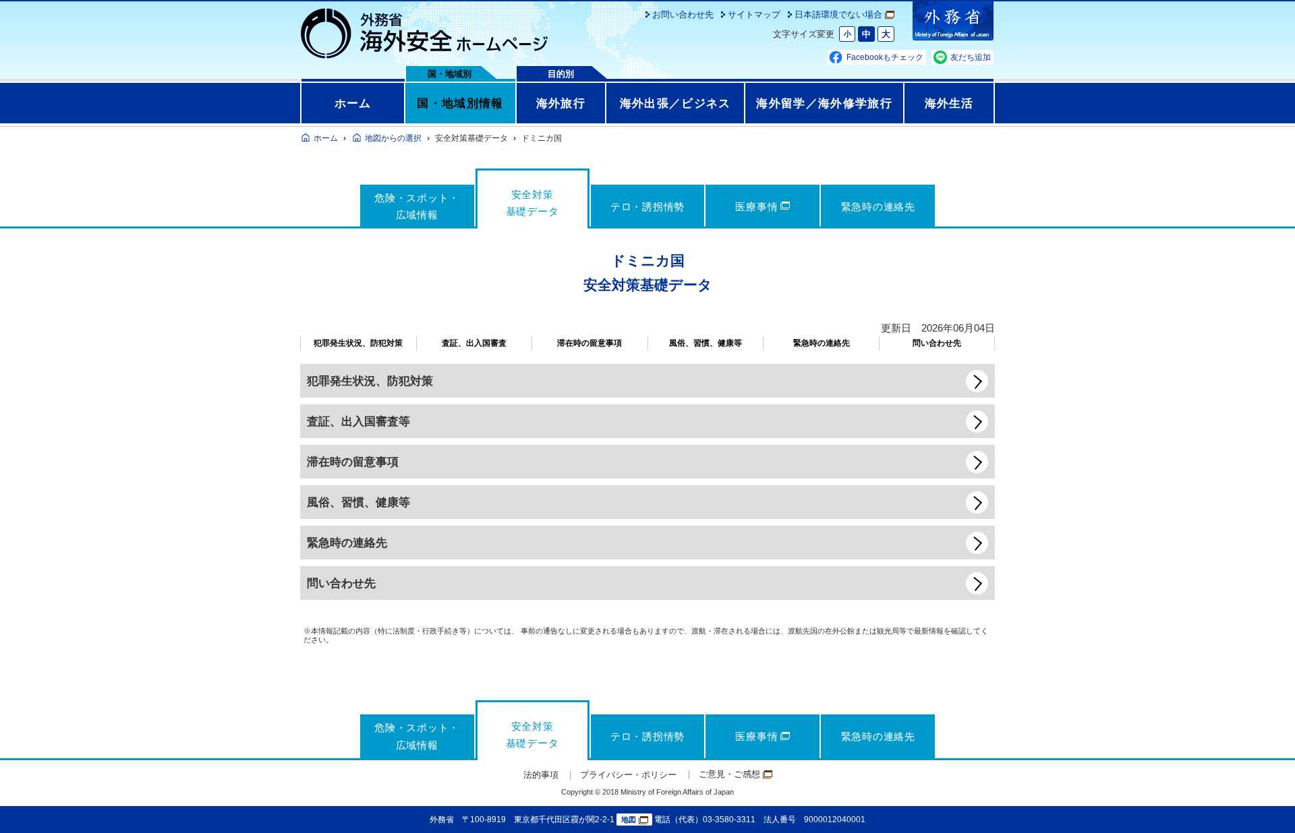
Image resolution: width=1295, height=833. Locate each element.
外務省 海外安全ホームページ (425, 34)
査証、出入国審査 (474, 343)
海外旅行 (560, 103)
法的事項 (540, 775)
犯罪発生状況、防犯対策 (358, 343)
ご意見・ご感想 (729, 774)
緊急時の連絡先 (821, 343)
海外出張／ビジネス (675, 103)
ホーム (353, 103)
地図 (628, 819)
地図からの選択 (393, 138)
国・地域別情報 (460, 103)
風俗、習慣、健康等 (705, 343)
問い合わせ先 (937, 343)
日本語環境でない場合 (838, 14)
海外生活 (949, 103)
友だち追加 (970, 57)
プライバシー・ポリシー (628, 775)
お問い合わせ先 (683, 14)
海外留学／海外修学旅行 (824, 103)
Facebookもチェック (884, 57)
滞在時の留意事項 (589, 343)
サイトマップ (754, 14)
